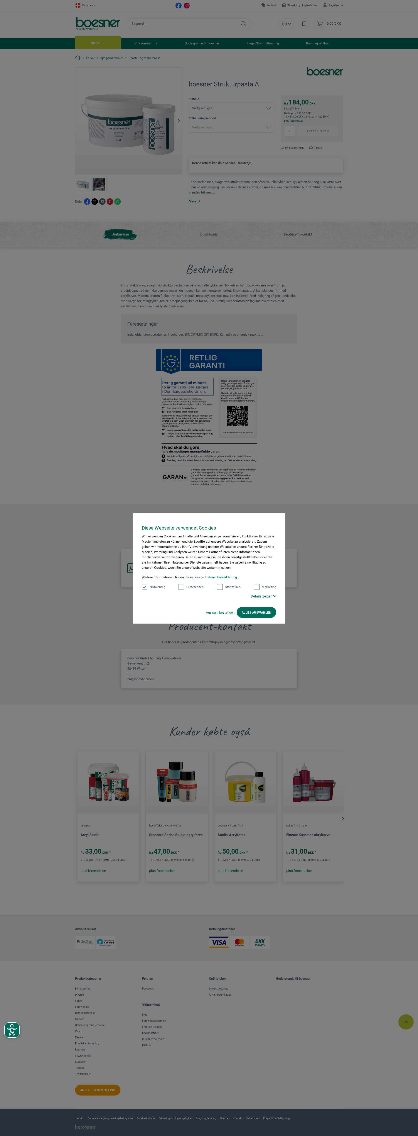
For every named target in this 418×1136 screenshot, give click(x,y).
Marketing (269, 587)
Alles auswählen (256, 612)
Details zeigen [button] (262, 596)
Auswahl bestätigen (220, 612)
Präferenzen (195, 587)
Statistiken (233, 587)
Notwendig (157, 587)
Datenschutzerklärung (221, 577)
